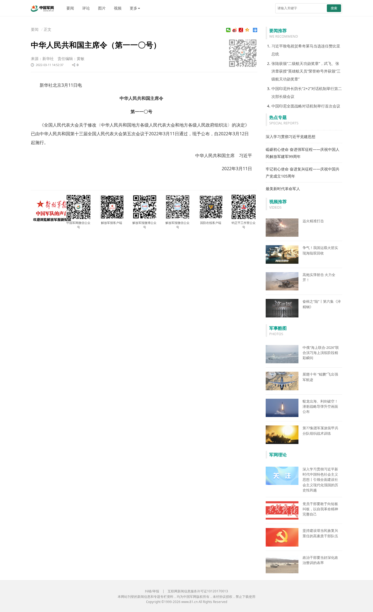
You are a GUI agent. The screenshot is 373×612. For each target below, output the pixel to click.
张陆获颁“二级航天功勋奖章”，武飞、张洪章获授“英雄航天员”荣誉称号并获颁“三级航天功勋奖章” (306, 71)
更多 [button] (133, 8)
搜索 (334, 8)
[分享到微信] (228, 30)
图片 (102, 8)
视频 (118, 8)
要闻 (70, 8)
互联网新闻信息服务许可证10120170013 (198, 591)
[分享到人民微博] (241, 30)
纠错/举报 (152, 591)
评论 (86, 8)
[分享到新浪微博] (234, 30)
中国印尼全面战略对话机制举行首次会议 (305, 106)
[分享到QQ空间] (247, 30)
